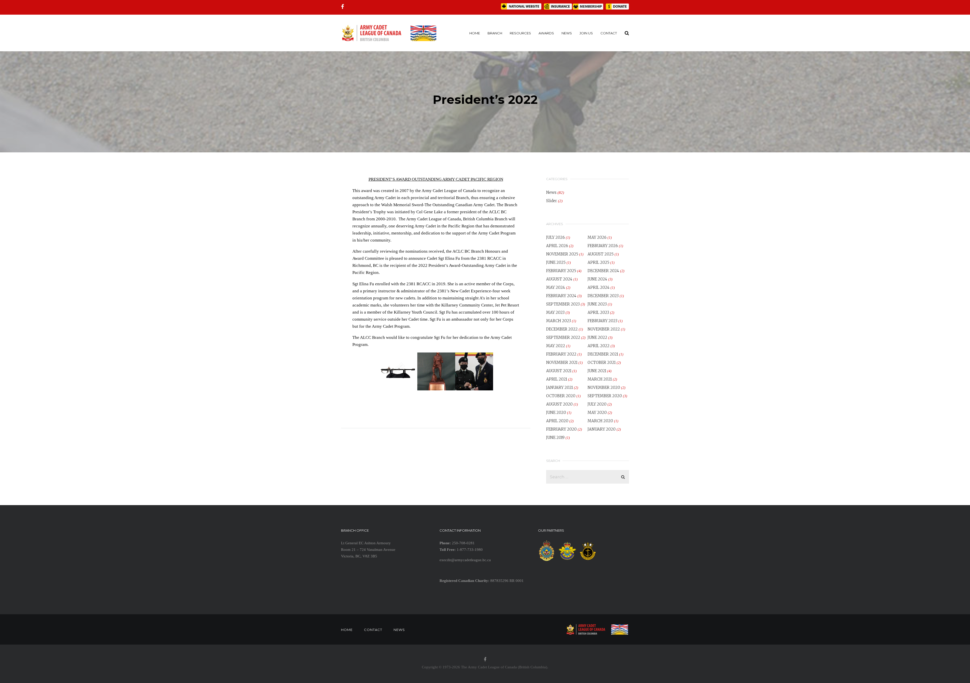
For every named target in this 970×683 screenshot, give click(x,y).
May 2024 (555, 287)
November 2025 (562, 254)
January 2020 (602, 429)
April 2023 (598, 312)
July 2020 (597, 404)
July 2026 (555, 237)
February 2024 (561, 295)
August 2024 (559, 279)
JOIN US (586, 33)
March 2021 (600, 379)
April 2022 (599, 345)
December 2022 (562, 329)
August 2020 (559, 404)
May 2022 (555, 345)
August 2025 (601, 254)
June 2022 (597, 337)
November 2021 (561, 362)
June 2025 (556, 262)
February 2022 (561, 354)
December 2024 (603, 270)
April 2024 (599, 287)
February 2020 (561, 429)
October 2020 (560, 395)
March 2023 (558, 320)
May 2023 (555, 312)
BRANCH (495, 33)
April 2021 (556, 379)
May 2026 (597, 237)
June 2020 (556, 412)
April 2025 (598, 262)
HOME (474, 33)
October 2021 (602, 362)
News (551, 192)
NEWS (567, 33)
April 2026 (557, 245)
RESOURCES (520, 33)
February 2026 (603, 245)
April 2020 (557, 420)
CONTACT (608, 33)
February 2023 (602, 320)
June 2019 (555, 437)
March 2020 (600, 420)
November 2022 (604, 329)
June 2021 (597, 370)
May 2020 (597, 412)
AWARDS (546, 33)
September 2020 (605, 395)
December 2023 (603, 295)
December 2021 (603, 354)
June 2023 (597, 304)
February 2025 (561, 270)
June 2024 (597, 279)
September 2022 (563, 337)
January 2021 (559, 387)
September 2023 (563, 304)
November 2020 (604, 387)
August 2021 (558, 370)
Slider (551, 200)
